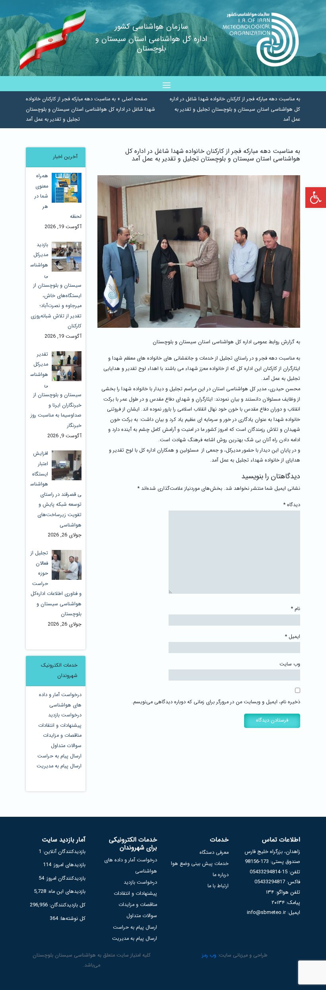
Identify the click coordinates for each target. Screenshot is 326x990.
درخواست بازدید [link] (65, 715)
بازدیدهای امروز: (68, 865)
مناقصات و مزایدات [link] (62, 736)
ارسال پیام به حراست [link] (59, 756)
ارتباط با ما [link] (218, 886)
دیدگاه (291, 505)
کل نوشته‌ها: (71, 919)
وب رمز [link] (209, 955)
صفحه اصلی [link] (134, 99)
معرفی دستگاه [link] (214, 853)
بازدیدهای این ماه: (65, 892)
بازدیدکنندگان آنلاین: (63, 852)
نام (295, 609)
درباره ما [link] (221, 875)
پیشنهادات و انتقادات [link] (60, 726)
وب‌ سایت (289, 664)
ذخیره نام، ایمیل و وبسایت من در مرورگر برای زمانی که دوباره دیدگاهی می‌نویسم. (216, 702)
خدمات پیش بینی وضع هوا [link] (200, 864)
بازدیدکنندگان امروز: (64, 878)
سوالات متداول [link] (66, 746)
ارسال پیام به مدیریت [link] (59, 766)
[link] (315, 197)
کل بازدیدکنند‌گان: (66, 905)
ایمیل (292, 637)
